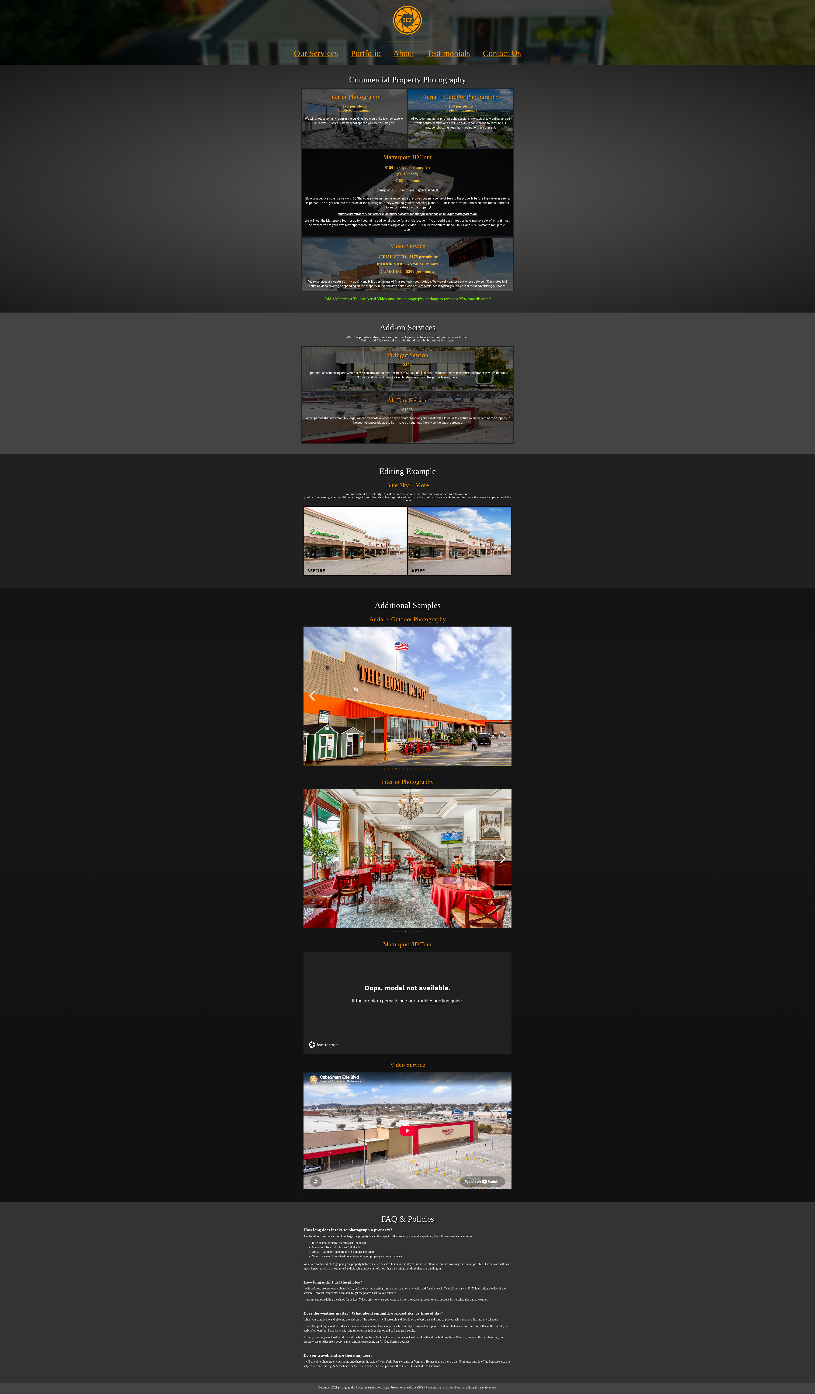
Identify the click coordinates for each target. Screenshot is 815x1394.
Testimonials (448, 53)
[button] (312, 696)
